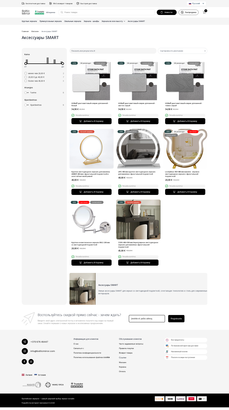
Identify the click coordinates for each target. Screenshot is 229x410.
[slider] (25, 63)
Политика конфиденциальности (87, 353)
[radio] (44, 73)
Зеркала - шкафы (91, 21)
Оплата (122, 371)
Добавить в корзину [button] (94, 121)
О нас (76, 344)
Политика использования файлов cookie (92, 357)
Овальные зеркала (72, 21)
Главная (25, 31)
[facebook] (24, 361)
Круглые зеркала (29, 21)
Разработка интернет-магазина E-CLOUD (38, 403)
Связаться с (79, 348)
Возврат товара (125, 353)
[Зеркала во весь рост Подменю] (124, 21)
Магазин (35, 31)
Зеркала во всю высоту (112, 21)
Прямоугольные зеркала (50, 21)
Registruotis (176, 319)
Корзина (122, 367)
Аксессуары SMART (136, 21)
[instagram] (31, 361)
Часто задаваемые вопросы (131, 344)
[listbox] (196, 3)
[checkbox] (44, 93)
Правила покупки (126, 348)
